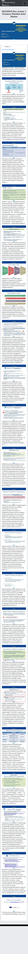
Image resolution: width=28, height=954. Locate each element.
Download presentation (8, 49)
